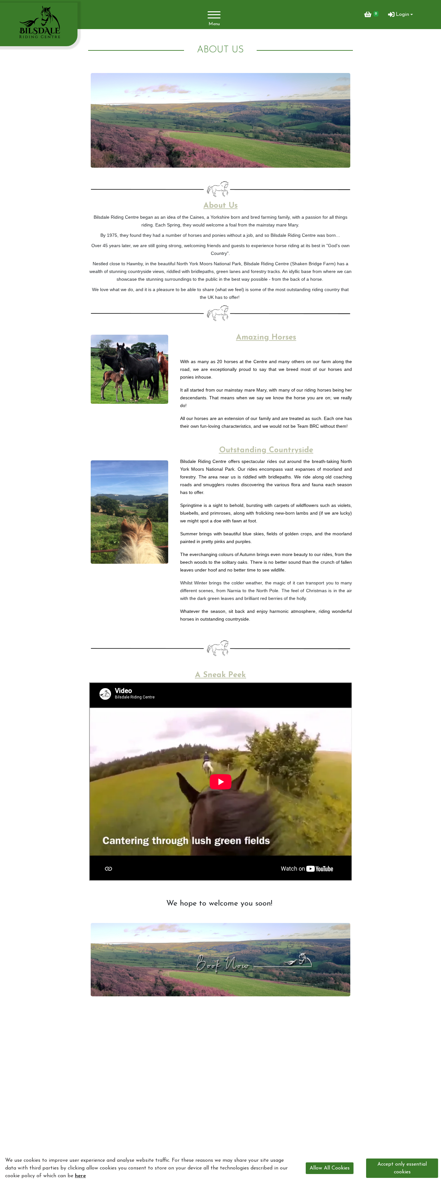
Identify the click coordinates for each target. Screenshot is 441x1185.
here (80, 1176)
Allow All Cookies (330, 1168)
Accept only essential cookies (402, 1168)
